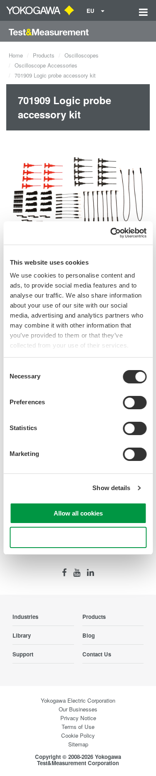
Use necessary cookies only (78, 537)
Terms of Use (78, 727)
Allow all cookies (78, 513)
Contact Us (96, 654)
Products (43, 55)
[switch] (134, 402)
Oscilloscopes (81, 55)
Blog (88, 635)
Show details (111, 487)
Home (16, 55)
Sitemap (78, 744)
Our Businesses (78, 709)
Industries (25, 617)
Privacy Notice (78, 718)
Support (22, 654)
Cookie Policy (78, 735)
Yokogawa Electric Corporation (78, 700)
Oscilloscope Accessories (46, 65)
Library (21, 635)
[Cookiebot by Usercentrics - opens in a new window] (111, 233)
